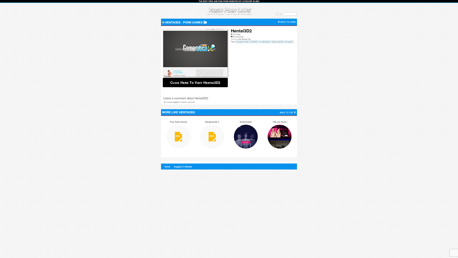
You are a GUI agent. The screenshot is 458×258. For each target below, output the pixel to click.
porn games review (242, 42)
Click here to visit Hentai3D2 (195, 82)
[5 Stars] (237, 39)
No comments (238, 36)
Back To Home (288, 22)
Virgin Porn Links (229, 9)
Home (167, 166)
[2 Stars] (233, 39)
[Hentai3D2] (195, 52)
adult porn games (277, 42)
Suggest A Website (183, 166)
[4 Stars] (236, 39)
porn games (289, 42)
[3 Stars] (234, 39)
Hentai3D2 (254, 42)
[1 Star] (231, 39)
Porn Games (193, 22)
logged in (176, 102)
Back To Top (287, 112)
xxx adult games (264, 42)
